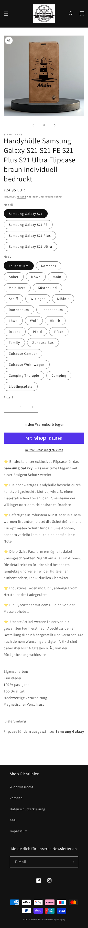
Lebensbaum (52, 309)
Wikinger (38, 298)
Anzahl (8, 397)
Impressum (19, 831)
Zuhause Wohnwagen (26, 364)
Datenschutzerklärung (27, 809)
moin (57, 277)
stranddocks (37, 919)
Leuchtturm (19, 266)
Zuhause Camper (23, 353)
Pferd (37, 331)
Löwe (13, 320)
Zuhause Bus (43, 342)
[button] (6, 13)
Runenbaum (19, 309)
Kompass (48, 266)
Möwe (36, 277)
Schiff (13, 298)
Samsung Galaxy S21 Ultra (30, 246)
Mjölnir (63, 298)
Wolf (34, 320)
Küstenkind (47, 288)
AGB (13, 820)
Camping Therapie (24, 375)
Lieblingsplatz (21, 386)
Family (14, 342)
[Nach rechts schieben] (54, 125)
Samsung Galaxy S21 (26, 213)
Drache (15, 331)
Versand (21, 196)
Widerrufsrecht (21, 787)
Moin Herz (17, 288)
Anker (14, 277)
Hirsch (55, 320)
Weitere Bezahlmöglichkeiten (44, 450)
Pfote (58, 331)
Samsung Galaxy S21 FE (28, 224)
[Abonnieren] (72, 862)
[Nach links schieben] (33, 125)
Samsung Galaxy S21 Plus (30, 235)
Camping (59, 375)
